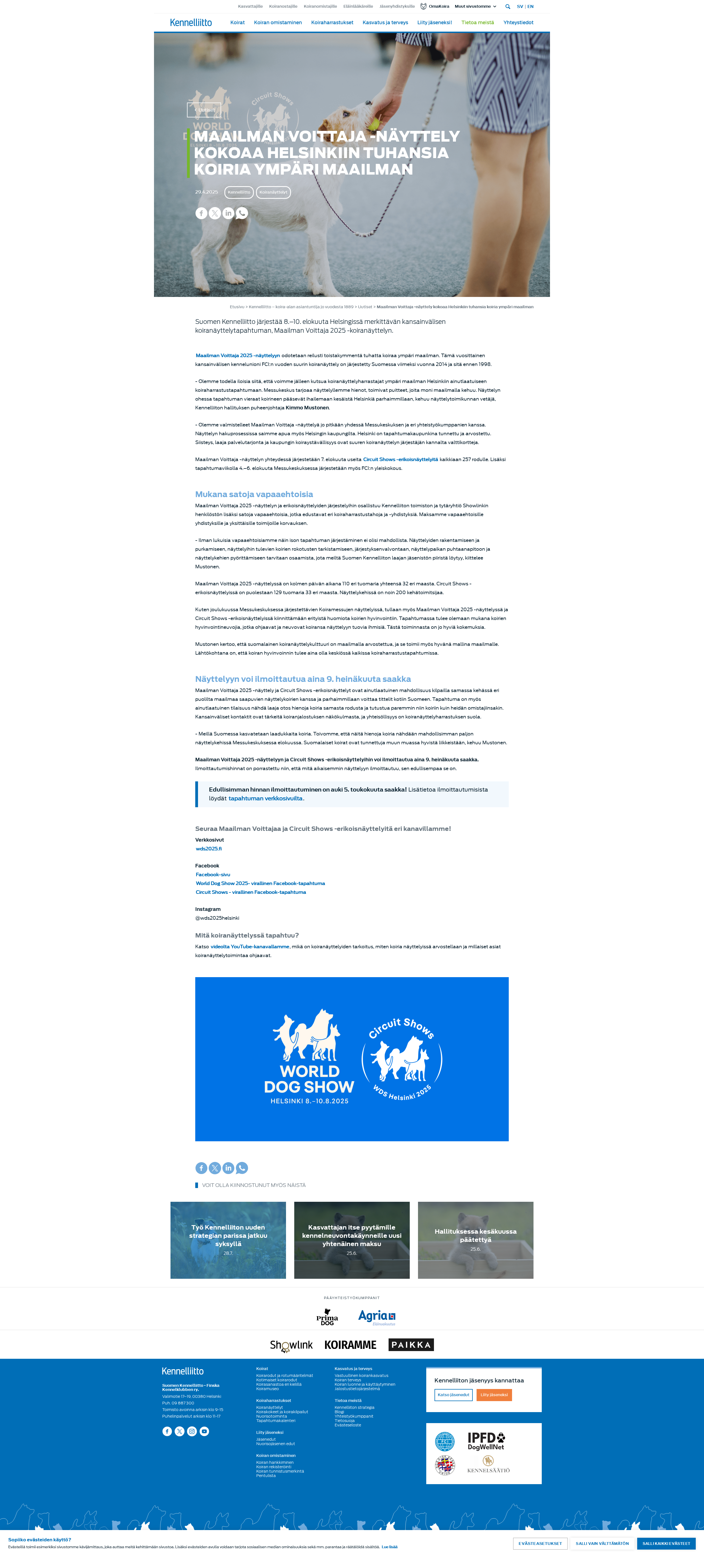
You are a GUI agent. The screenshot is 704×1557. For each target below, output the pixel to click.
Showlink (291, 1345)
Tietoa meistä (477, 22)
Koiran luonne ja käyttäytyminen (365, 1384)
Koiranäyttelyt (273, 192)
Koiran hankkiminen (275, 1462)
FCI (445, 1441)
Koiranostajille (283, 6)
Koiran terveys (348, 1380)
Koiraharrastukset (332, 22)
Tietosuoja (345, 1420)
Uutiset (207, 110)
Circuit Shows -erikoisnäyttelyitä (400, 459)
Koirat (237, 22)
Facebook (201, 213)
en (530, 7)
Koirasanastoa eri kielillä (279, 1384)
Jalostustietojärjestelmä (357, 1389)
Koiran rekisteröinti (273, 1467)
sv (520, 7)
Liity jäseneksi (270, 1433)
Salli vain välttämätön (602, 1543)
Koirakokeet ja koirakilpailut (282, 1412)
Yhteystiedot (519, 22)
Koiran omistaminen (278, 22)
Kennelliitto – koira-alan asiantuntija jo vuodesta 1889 (301, 307)
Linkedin (228, 213)
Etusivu (237, 307)
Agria (376, 1316)
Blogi (339, 1412)
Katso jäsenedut (453, 1395)
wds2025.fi (209, 848)
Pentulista (266, 1475)
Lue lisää (389, 1547)
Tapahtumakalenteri (275, 1420)
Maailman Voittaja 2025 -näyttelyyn (238, 355)
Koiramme (350, 1345)
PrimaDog (327, 1316)
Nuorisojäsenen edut (275, 1444)
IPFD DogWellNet (487, 1441)
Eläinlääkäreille (358, 6)
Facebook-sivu (213, 874)
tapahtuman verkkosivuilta (265, 799)
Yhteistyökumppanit (354, 1416)
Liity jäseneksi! (434, 22)
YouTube (204, 1431)
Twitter (215, 213)
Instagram (192, 1431)
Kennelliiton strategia (355, 1407)
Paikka (411, 1345)
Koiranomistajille (320, 6)
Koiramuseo (267, 1389)
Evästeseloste (348, 1425)
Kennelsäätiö (489, 1465)
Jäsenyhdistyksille (397, 6)
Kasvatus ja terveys (385, 22)
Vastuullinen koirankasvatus (361, 1375)
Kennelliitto (239, 192)
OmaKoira (439, 6)
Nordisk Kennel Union (445, 1465)
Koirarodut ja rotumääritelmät (284, 1375)
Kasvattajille (250, 6)
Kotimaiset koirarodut (276, 1380)
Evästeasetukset (540, 1544)
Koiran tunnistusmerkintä (280, 1471)
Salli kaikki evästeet (666, 1543)
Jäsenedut (266, 1439)
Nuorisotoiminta (271, 1416)
